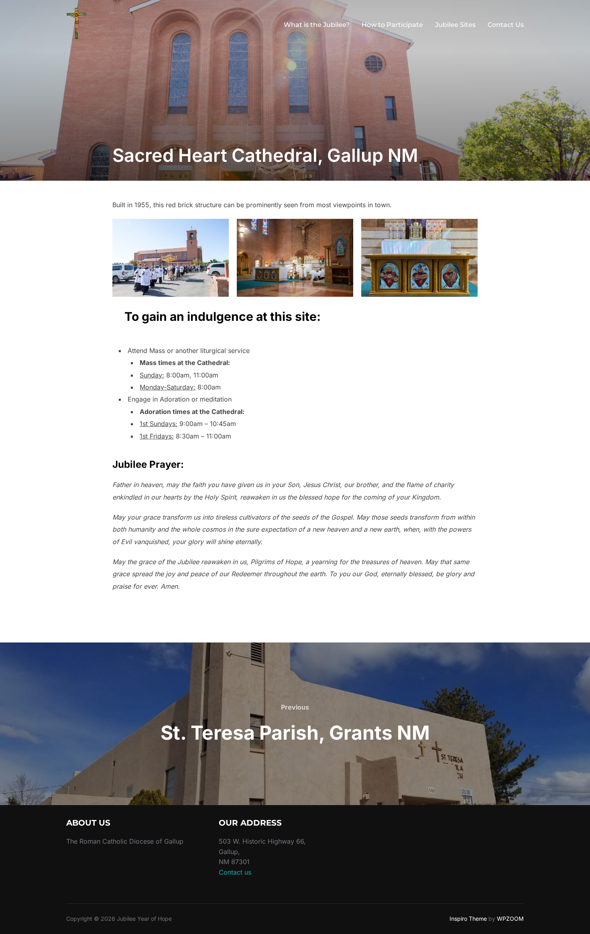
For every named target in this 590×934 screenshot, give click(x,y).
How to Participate (392, 25)
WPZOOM (510, 918)
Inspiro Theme (468, 918)
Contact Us (506, 25)
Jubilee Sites (455, 25)
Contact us (235, 872)
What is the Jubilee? (317, 25)
